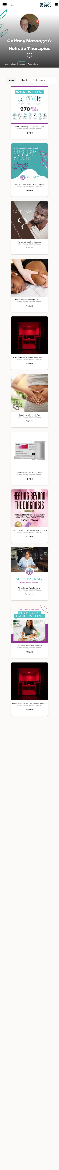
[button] (12, 5)
